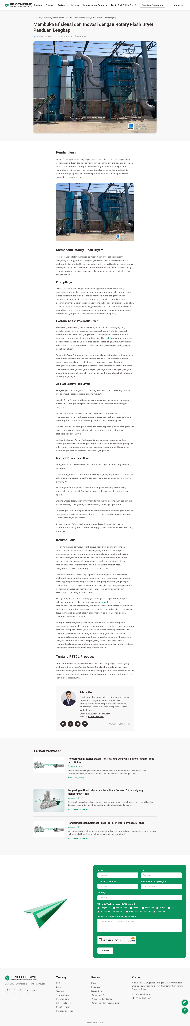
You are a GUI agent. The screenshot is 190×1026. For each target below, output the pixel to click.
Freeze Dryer (97, 991)
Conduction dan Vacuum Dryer (105, 1003)
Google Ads (106, 908)
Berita (58, 987)
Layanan (75, 5)
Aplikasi (63, 5)
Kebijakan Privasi (63, 1003)
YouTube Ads (121, 908)
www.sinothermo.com (119, 723)
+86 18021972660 (96, 716)
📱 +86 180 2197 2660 (141, 998)
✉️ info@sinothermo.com (143, 994)
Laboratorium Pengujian (95, 5)
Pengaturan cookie (64, 1011)
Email (144, 870)
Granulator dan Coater (101, 999)
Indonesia (179, 5)
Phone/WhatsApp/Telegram (154, 881)
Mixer (93, 983)
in (63, 723)
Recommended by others (140, 911)
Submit (105, 950)
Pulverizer (95, 987)
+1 (144, 886)
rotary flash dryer (108, 602)
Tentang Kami (62, 995)
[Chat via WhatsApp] (185, 1003)
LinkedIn (136, 908)
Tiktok (173, 908)
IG (14, 990)
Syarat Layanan (63, 1007)
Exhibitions (161, 911)
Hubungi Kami (62, 999)
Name (100, 870)
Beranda (38, 5)
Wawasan (46, 17)
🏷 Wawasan (50, 36)
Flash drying (110, 338)
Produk (50, 5)
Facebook (149, 908)
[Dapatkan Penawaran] (185, 1010)
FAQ (58, 983)
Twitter (162, 908)
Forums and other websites (112, 911)
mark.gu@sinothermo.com (98, 714)
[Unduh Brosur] (169, 5)
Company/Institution (107, 881)
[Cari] (135, 5)
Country (101, 893)
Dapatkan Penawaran (152, 5)
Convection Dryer (99, 995)
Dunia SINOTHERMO (122, 5)
